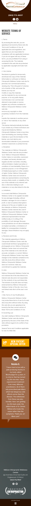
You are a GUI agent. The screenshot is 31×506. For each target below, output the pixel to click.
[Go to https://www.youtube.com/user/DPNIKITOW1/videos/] (17, 19)
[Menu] (15, 503)
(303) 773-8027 (15, 15)
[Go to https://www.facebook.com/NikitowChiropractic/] (14, 19)
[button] (15, 343)
